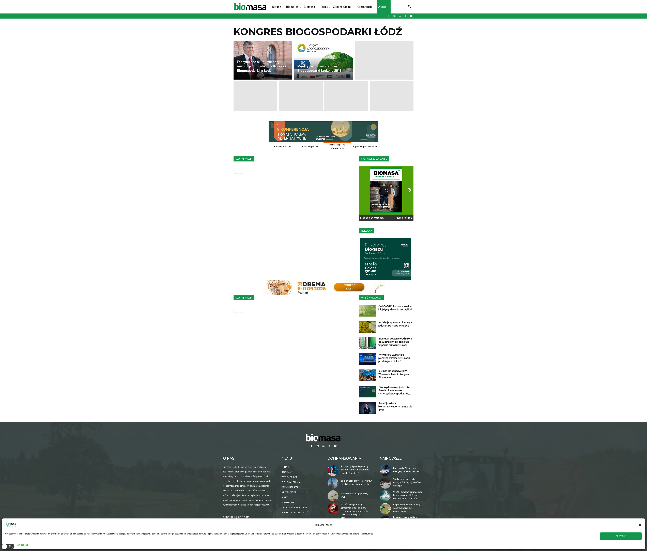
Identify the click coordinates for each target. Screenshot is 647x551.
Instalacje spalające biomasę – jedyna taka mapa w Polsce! (395, 324)
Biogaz (276, 6)
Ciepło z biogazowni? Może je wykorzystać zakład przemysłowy (407, 508)
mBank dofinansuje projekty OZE (354, 495)
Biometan (292, 6)
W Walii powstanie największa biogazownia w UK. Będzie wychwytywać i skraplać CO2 (407, 495)
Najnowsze (391, 458)
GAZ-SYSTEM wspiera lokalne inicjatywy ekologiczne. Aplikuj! (395, 308)
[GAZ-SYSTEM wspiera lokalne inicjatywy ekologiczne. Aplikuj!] (367, 311)
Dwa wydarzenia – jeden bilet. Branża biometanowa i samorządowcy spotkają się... (394, 390)
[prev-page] (236, 171)
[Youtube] (410, 16)
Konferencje (364, 6)
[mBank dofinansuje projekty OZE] (333, 495)
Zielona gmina (342, 6)
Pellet (324, 6)
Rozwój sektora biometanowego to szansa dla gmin (395, 406)
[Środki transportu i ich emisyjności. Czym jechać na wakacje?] (385, 483)
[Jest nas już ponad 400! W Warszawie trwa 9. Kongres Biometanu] (367, 375)
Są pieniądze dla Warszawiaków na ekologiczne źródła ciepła (356, 482)
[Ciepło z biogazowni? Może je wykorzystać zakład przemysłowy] (385, 508)
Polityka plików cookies (17, 545)
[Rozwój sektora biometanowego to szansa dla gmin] (367, 408)
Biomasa (309, 6)
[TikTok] (405, 16)
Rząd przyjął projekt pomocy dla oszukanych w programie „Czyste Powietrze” (355, 470)
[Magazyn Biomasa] (323, 437)
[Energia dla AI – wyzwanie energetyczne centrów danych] (385, 470)
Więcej (382, 6)
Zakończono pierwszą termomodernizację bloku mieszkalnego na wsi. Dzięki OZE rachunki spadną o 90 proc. (354, 511)
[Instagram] (394, 16)
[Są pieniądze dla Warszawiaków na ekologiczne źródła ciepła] (333, 483)
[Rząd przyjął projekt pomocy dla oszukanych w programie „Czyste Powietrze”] (333, 470)
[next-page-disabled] (241, 171)
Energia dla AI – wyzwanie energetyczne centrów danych (408, 470)
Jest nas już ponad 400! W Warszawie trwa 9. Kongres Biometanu (393, 374)
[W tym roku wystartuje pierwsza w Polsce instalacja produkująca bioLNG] (367, 359)
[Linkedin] (399, 16)
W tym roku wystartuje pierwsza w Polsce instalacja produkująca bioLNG (394, 358)
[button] (640, 525)
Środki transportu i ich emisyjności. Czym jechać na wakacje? (407, 482)
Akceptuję (621, 536)
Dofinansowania (344, 458)
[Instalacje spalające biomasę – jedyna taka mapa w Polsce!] (367, 327)
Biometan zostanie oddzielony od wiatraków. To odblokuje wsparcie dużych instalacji (395, 341)
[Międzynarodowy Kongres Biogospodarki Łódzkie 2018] (323, 60)
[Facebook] (388, 16)
